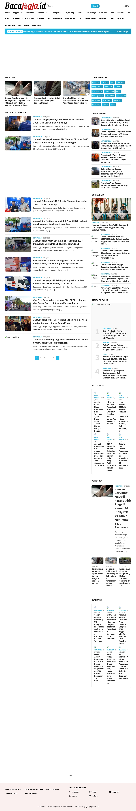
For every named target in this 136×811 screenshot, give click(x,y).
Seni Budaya (98, 195)
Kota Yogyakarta (97, 96)
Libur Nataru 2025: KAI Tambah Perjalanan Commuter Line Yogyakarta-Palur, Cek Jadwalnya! (123, 416)
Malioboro (120, 82)
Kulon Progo (96, 105)
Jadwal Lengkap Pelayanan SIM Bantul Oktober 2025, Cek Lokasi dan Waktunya (58, 121)
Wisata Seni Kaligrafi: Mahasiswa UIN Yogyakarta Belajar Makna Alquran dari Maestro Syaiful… (115, 278)
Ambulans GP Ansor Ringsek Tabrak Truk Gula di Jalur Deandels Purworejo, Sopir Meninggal (113, 158)
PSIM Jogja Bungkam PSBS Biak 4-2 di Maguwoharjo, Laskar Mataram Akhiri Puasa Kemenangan (111, 668)
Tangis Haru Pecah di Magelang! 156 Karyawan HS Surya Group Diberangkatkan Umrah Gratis (115, 122)
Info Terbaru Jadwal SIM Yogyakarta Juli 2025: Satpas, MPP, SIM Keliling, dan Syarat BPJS (58, 262)
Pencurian (95, 82)
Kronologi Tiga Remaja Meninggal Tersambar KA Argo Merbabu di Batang (114, 185)
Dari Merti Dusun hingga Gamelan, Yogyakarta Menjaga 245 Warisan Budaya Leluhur (114, 267)
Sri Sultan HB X (97, 91)
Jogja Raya (107, 368)
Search (95, 6)
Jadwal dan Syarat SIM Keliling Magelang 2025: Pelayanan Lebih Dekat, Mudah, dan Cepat (58, 242)
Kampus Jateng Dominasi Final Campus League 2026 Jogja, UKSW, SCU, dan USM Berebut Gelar (123, 629)
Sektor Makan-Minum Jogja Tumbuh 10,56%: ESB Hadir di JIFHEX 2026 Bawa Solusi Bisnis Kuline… (115, 360)
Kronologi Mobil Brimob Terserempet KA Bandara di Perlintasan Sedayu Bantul (75, 100)
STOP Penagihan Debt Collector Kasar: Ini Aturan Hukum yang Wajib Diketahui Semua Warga (111, 457)
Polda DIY (105, 82)
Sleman (105, 105)
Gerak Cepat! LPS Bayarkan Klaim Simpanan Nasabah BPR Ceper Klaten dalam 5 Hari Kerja (116, 134)
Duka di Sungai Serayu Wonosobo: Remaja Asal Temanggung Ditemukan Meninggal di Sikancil (112, 172)
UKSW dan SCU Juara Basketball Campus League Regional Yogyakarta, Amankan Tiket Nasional (111, 627)
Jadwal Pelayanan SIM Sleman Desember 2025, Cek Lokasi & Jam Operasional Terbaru (99, 455)
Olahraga (97, 600)
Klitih (112, 82)
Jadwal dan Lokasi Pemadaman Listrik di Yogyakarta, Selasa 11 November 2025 (123, 456)
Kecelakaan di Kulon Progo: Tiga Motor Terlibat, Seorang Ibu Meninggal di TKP (125, 577)
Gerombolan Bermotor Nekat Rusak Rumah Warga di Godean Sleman (47, 100)
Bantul (113, 105)
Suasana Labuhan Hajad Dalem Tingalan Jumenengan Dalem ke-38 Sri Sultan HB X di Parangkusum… (116, 254)
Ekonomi (118, 87)
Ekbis (105, 354)
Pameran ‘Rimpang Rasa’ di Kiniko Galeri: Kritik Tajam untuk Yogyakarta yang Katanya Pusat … (110, 227)
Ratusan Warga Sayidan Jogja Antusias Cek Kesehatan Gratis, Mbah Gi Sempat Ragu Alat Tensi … (115, 374)
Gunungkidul (121, 96)
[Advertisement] (68, 55)
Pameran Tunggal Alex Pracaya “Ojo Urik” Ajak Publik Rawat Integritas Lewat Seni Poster (115, 290)
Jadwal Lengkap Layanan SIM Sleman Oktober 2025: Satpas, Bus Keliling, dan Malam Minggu (61, 141)
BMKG (118, 91)
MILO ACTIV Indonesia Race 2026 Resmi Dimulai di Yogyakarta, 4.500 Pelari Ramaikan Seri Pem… (99, 667)
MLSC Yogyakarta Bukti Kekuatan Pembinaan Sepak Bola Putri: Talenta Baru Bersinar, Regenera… (123, 667)
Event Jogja (37, 297)
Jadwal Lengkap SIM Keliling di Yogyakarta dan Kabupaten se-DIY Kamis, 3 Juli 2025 (58, 282)
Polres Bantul (109, 91)
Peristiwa (10, 77)
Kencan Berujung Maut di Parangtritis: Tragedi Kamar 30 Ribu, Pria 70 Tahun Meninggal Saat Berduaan (17, 102)
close (70, 775)
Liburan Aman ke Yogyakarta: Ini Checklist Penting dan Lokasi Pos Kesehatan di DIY (111, 413)
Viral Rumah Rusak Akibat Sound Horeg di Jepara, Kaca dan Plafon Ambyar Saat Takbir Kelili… (116, 145)
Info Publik (37, 117)
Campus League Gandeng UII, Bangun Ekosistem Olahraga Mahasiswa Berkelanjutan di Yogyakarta (99, 629)
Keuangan (108, 87)
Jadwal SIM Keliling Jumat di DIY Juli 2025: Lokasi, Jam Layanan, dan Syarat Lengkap (60, 222)
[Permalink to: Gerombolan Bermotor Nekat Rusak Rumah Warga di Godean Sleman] (47, 88)
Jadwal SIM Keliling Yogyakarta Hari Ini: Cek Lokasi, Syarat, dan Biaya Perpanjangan (60, 341)
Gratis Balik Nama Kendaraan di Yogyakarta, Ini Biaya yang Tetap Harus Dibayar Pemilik (99, 416)
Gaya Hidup (107, 329)
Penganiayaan (97, 87)
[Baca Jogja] (25, 6)
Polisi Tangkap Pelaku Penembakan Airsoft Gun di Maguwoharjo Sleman (115, 347)
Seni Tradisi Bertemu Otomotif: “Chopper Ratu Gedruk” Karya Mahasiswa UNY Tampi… (115, 334)
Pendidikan (110, 96)
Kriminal (106, 343)
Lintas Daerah (99, 113)
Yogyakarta (117, 100)
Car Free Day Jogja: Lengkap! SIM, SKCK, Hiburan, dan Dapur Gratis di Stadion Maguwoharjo (59, 302)
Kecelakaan (107, 100)
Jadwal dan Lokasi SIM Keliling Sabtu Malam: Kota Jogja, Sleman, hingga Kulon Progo (60, 321)
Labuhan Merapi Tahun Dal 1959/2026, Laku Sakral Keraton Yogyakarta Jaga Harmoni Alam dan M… (115, 240)
